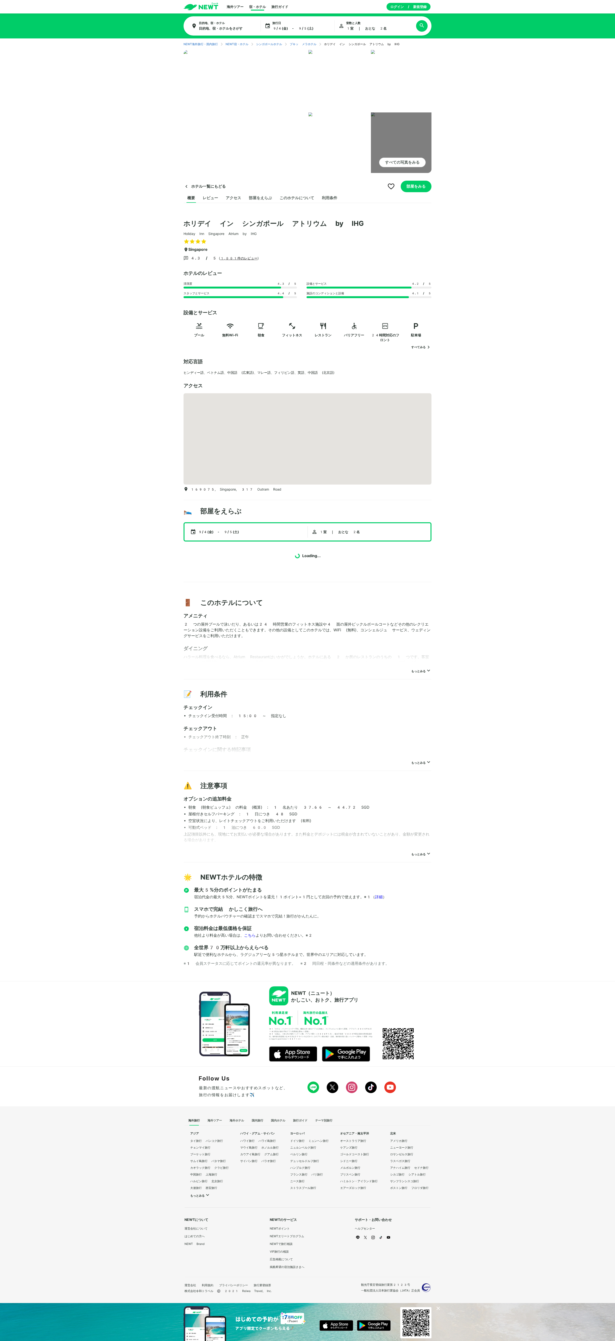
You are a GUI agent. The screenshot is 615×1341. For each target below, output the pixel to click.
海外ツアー (235, 7)
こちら (250, 935)
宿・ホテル (257, 7)
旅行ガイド (279, 7)
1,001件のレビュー (239, 258)
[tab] (191, 198)
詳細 (379, 897)
